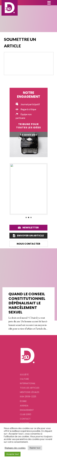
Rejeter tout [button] (35, 448)
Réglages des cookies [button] (15, 448)
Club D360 (25, 414)
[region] (29, 191)
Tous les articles (29, 387)
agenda (24, 405)
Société (24, 374)
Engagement (27, 410)
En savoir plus (28, 134)
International (27, 383)
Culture (24, 378)
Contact (25, 418)
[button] (29, 189)
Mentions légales (29, 392)
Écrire (23, 401)
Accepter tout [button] (12, 454)
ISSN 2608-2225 (28, 396)
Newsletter (30, 227)
